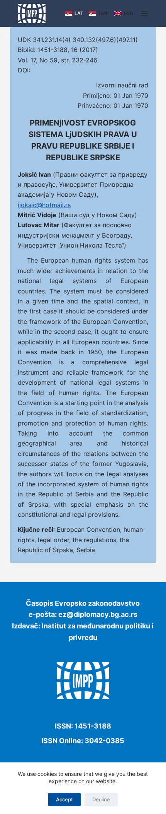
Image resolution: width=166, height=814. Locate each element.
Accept (64, 799)
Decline (101, 799)
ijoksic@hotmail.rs (44, 205)
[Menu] (144, 13)
